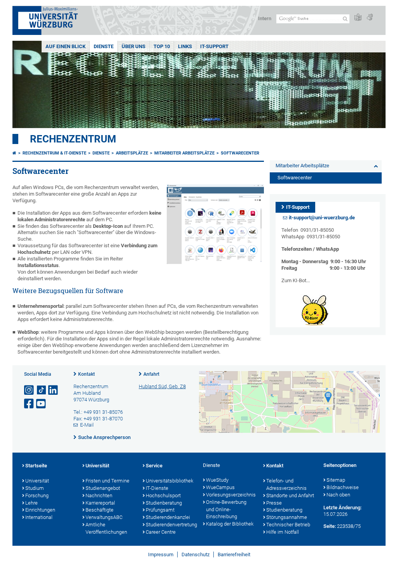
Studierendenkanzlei (168, 517)
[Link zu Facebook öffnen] (29, 404)
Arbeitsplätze (132, 153)
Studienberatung (164, 503)
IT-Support (214, 46)
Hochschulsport (163, 495)
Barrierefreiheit (234, 554)
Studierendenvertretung (170, 525)
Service (154, 466)
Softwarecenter (240, 153)
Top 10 (162, 46)
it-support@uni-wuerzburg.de (322, 217)
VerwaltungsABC (104, 517)
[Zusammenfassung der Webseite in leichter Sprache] (357, 18)
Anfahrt (151, 374)
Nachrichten (99, 495)
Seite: (329, 526)
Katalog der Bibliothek (229, 524)
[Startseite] (14, 153)
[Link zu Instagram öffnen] (29, 390)
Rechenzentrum (73, 139)
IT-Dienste (157, 488)
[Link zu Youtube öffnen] (41, 404)
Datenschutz (195, 554)
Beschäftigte (99, 510)
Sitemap (335, 480)
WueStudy (217, 480)
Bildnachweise (342, 487)
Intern (264, 18)
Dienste (103, 46)
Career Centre (161, 532)
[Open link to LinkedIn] (53, 390)
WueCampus (220, 487)
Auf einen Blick (65, 46)
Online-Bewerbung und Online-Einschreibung (226, 509)
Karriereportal (100, 503)
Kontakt (86, 374)
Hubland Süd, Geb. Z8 (162, 386)
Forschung (37, 495)
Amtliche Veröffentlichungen (106, 528)
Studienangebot (103, 488)
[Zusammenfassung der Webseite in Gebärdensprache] (370, 18)
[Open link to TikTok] (41, 390)
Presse (274, 503)
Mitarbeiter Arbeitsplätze (184, 153)
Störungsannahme (286, 517)
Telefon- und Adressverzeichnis (286, 484)
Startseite (36, 466)
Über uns (133, 46)
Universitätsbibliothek (169, 481)
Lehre (31, 503)
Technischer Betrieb (288, 525)
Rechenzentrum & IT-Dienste (54, 153)
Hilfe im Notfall (282, 532)
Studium (34, 488)
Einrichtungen (40, 510)
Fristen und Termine (107, 481)
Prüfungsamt (160, 510)
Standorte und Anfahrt (290, 495)
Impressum (160, 554)
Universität (37, 481)
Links (185, 46)
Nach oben (338, 495)
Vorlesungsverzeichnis (230, 495)
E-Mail (87, 425)
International (38, 517)
